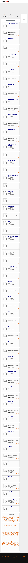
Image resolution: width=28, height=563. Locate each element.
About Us (23, 21)
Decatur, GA (10, 517)
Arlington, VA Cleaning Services (14, 525)
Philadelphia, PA (11, 519)
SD (17, 519)
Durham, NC (12, 518)
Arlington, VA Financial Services (14, 542)
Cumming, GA (6, 517)
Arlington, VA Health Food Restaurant (8, 545)
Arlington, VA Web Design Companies (8, 534)
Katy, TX (6, 520)
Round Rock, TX (10, 520)
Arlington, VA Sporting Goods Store (9, 532)
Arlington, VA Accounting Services (10, 531)
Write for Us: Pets (23, 556)
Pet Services (5, 14)
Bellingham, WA (14, 520)
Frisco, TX (4, 520)
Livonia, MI (5, 518)
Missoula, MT (9, 518)
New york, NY (4, 519)
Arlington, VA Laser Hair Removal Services (11, 540)
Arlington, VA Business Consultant (9, 530)
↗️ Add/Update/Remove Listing (11, 20)
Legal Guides (10, 521)
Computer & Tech (14, 521)
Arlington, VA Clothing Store (9, 535)
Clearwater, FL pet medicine (11, 516)
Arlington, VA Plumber (6, 526)
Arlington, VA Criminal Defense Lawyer (13, 541)
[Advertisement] (14, 8)
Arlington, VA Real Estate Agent (10, 536)
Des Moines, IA (13, 517)
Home (2, 14)
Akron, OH (8, 519)
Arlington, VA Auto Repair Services (14, 533)
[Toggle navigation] (26, 1)
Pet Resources (13, 556)
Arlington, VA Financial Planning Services (11, 544)
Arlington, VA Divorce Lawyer (6, 542)
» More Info (17, 35)
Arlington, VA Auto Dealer (6, 533)
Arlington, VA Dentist (10, 527)
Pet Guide (23, 17)
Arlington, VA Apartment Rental (6, 525)
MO (7, 518)
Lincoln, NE (16, 518)
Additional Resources (18, 556)
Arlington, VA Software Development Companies (8, 543)
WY (16, 520)
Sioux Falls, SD (15, 519)
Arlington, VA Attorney (11, 526)
